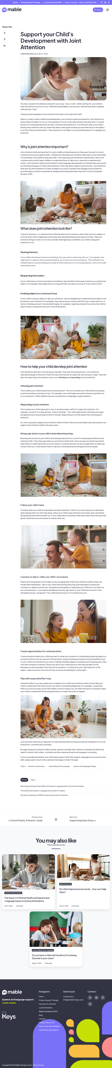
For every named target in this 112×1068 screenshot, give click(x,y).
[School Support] (56, 819)
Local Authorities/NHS (53, 2)
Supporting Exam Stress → (83, 820)
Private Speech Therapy (49, 1000)
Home (15, 2)
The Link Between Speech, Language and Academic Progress (42, 791)
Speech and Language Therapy (85, 766)
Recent (24, 780)
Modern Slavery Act (47, 1022)
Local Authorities (45, 1007)
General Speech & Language (59, 766)
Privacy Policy (39, 1065)
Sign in (99, 10)
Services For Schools (47, 1004)
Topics (32, 780)
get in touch (36, 760)
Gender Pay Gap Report (48, 1030)
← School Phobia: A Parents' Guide (25, 820)
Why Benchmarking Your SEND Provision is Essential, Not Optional (44, 795)
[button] (107, 9)
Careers (42, 1019)
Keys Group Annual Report (49, 1026)
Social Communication (36, 766)
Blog (41, 1015)
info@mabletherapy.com (73, 1000)
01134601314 (68, 996)
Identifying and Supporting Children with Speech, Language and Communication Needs (52, 786)
